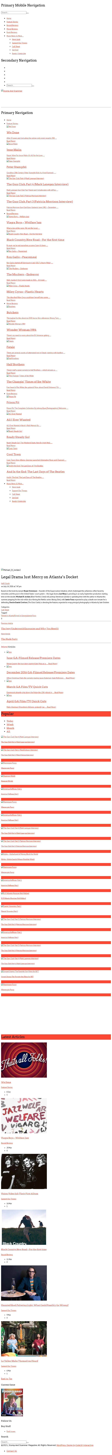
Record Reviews (12, 25)
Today (10, 721)
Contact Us (12, 1451)
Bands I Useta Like (19, 53)
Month (10, 728)
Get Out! (15, 50)
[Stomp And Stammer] (11, 90)
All (8, 731)
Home (9, 18)
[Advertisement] (51, 99)
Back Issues (11, 1431)
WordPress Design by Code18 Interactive (74, 1445)
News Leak (16, 39)
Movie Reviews (12, 29)
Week (10, 724)
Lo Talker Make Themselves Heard (19, 1361)
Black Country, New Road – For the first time (24, 1249)
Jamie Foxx (32, 616)
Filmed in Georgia (21, 616)
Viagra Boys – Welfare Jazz (15, 1138)
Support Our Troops (19, 43)
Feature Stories (12, 22)
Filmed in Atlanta (7, 616)
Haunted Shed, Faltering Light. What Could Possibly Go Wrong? (35, 1305)
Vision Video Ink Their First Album (19, 1193)
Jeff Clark (5, 583)
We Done (6, 1082)
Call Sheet (16, 46)
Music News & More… (15, 36)
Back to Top (6, 1378)
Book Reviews (12, 32)
